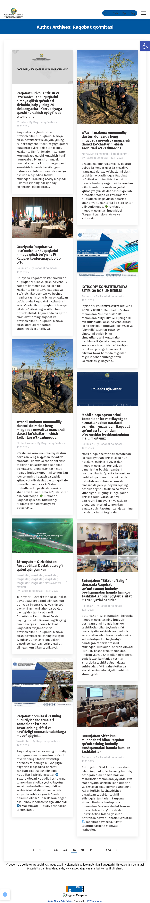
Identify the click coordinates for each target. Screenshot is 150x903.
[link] (145, 46)
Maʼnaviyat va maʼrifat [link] (95, 154)
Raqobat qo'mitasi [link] (93, 27)
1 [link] (40, 850)
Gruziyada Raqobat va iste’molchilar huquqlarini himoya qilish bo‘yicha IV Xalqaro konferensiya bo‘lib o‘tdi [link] (39, 255)
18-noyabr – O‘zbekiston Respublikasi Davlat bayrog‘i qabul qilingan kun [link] (40, 566)
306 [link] (108, 850)
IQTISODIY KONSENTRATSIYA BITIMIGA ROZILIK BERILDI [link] (104, 289)
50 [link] (74, 850)
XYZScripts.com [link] (95, 901)
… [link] (47, 850)
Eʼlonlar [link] (21, 122)
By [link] (42, 122)
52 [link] (91, 850)
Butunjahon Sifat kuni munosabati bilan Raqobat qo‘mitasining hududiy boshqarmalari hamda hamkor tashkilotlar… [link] (106, 744)
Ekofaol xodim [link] (118, 154)
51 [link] (82, 850)
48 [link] (56, 850)
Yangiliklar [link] (23, 575)
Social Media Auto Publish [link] (60, 901)
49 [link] (65, 850)
